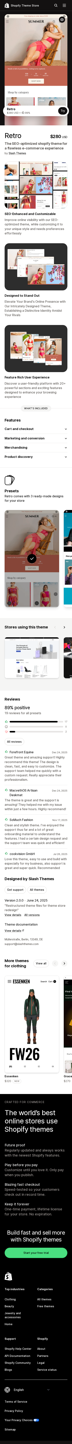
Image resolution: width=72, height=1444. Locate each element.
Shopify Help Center (18, 1348)
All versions (32, 915)
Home (8, 1324)
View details (13, 915)
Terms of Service (16, 1401)
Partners (42, 1355)
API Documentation (17, 1355)
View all (41, 963)
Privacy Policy (14, 1410)
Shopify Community (18, 1362)
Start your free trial (36, 1252)
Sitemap (10, 1429)
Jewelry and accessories (13, 1315)
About (41, 1348)
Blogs (8, 1369)
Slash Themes (17, 153)
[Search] (56, 5)
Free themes (45, 1306)
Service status (47, 1369)
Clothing (10, 1299)
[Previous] (55, 627)
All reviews (14, 741)
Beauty (9, 1306)
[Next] (64, 627)
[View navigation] (64, 5)
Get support (15, 889)
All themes (37, 889)
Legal (41, 1362)
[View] (32, 658)
